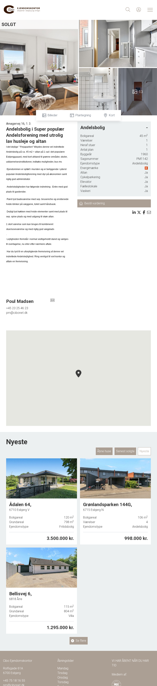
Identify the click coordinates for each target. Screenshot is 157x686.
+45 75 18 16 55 (14, 680)
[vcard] (52, 301)
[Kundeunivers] (138, 9)
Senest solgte (125, 451)
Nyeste (144, 451)
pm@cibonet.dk (17, 313)
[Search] (128, 9)
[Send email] (149, 212)
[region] (78, 378)
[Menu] (149, 9)
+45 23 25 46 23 (17, 308)
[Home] (41, 9)
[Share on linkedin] (134, 212)
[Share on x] (139, 212)
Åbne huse (104, 451)
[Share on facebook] (144, 212)
